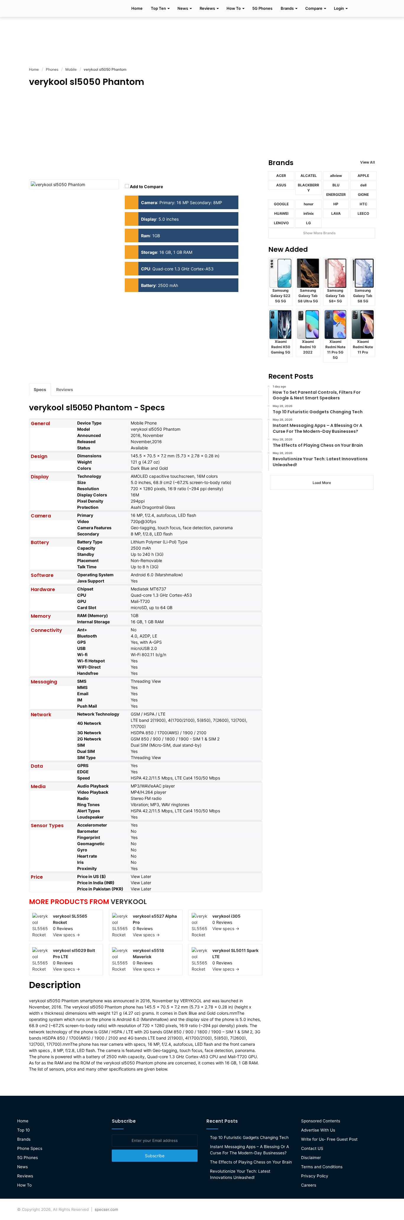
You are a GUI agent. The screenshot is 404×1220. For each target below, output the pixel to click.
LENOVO (281, 223)
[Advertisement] (202, 36)
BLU (336, 185)
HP (335, 204)
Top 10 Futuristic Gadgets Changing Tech (249, 1137)
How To (234, 8)
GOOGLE (281, 204)
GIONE (363, 194)
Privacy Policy (314, 1176)
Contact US (312, 1148)
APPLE (363, 175)
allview (336, 175)
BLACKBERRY (308, 188)
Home (137, 8)
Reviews (207, 8)
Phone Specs (29, 1148)
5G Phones (262, 8)
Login (339, 8)
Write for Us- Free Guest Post (329, 1139)
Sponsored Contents (320, 1121)
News (182, 8)
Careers (308, 1185)
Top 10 (23, 1130)
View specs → (66, 934)
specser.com (106, 1209)
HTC (363, 204)
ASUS (281, 185)
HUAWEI (281, 213)
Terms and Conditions (321, 1166)
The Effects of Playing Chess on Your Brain (251, 1162)
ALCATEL (308, 175)
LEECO (363, 213)
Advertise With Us (318, 1130)
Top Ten (158, 8)
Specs (40, 389)
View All (367, 162)
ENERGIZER (336, 194)
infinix (308, 213)
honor (308, 204)
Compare (313, 8)
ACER (281, 175)
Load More (322, 482)
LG (308, 223)
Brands (287, 8)
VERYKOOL (129, 901)
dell (363, 185)
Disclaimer (311, 1157)
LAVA (336, 213)
